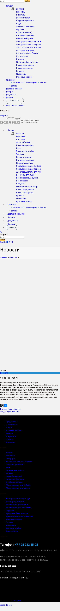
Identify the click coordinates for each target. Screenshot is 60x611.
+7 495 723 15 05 (26, 545)
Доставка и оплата (14, 89)
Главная (3, 257)
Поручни (20, 59)
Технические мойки (25, 26)
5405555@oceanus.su (17, 577)
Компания (10, 80)
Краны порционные (25, 65)
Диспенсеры (22, 56)
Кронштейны (12, 531)
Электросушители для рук (18, 498)
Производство (31, 83)
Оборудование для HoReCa (28, 41)
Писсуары (20, 15)
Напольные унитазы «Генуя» (19, 461)
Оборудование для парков (28, 44)
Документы (11, 95)
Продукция (11, 421)
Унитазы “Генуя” (23, 18)
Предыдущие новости (10, 409)
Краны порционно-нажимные (19, 516)
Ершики (20, 71)
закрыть (4, 115)
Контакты (14, 101)
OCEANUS (17, 600)
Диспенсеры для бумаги (27, 53)
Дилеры (9, 92)
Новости (11, 224)
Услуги (14, 86)
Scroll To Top (6, 605)
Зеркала (20, 29)
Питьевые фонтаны (25, 35)
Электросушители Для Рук (28, 47)
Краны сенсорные (24, 68)
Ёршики (9, 522)
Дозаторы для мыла (25, 50)
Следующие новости (9, 411)
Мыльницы (21, 74)
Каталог (9, 6)
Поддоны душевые (25, 21)
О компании (18, 83)
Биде (18, 24)
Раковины (20, 12)
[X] (1, 404)
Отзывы (43, 83)
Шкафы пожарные (24, 38)
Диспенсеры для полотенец (19, 507)
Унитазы (20, 9)
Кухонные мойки (24, 77)
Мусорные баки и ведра (27, 62)
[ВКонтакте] (5, 404)
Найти (27, 1)
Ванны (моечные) (24, 32)
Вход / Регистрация (15, 105)
